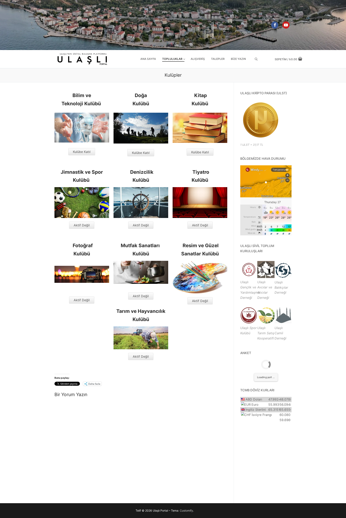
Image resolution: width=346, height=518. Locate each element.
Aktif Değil (82, 225)
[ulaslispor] (248, 323)
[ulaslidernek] (248, 277)
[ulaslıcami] (283, 323)
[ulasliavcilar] (265, 277)
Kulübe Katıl (82, 152)
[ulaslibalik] (283, 277)
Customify (186, 510)
